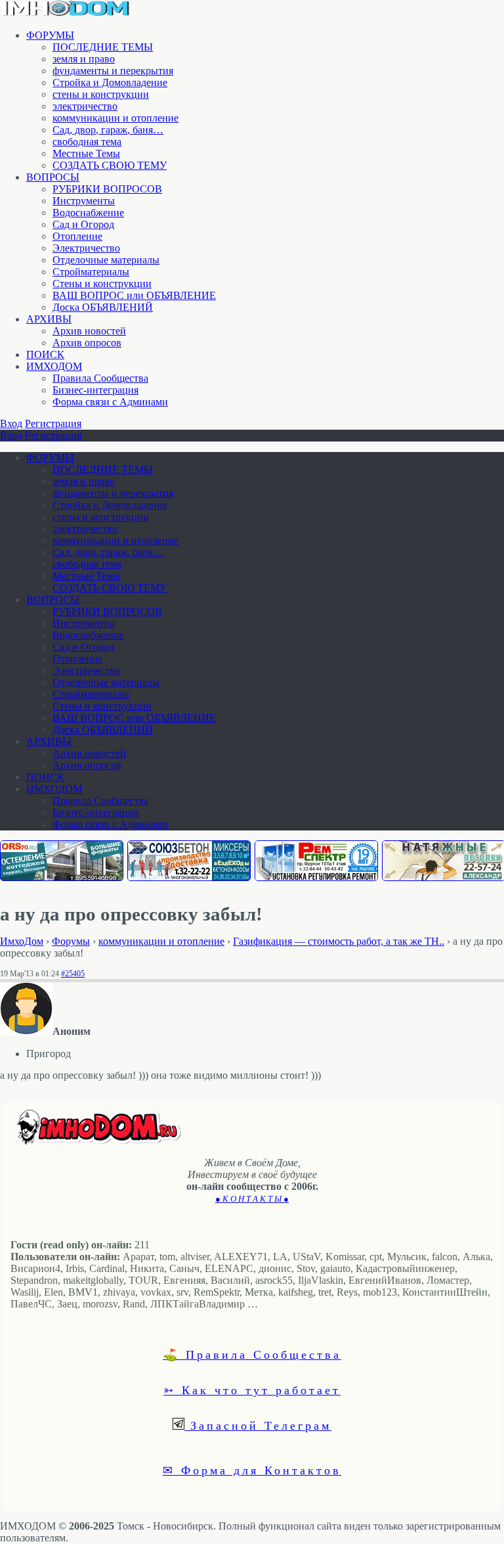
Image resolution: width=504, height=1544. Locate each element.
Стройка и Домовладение (109, 82)
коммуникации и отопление (115, 118)
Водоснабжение (88, 212)
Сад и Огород (83, 224)
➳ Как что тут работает (252, 1389)
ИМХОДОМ (54, 366)
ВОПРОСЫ (52, 177)
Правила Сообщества (100, 378)
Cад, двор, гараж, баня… (107, 129)
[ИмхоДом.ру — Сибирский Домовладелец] (65, 12)
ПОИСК (45, 354)
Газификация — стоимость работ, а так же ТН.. (338, 941)
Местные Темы (86, 153)
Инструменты (83, 200)
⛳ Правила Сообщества (252, 1354)
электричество (84, 106)
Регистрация (53, 423)
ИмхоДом (21, 941)
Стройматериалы (90, 271)
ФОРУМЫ (50, 35)
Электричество (86, 248)
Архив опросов (86, 342)
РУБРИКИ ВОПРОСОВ (107, 188)
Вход (11, 423)
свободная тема (86, 141)
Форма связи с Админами (110, 401)
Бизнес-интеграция (95, 390)
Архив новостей (89, 330)
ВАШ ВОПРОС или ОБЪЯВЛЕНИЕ (134, 295)
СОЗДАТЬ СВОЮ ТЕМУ (109, 165)
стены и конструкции (100, 94)
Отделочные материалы (105, 259)
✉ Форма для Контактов (252, 1470)
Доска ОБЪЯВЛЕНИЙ (102, 307)
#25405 (73, 973)
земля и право (83, 58)
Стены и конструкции (102, 283)
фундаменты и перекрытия (112, 70)
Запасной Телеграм (257, 1425)
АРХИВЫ (49, 319)
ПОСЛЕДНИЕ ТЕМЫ (102, 47)
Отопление (77, 236)
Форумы (71, 941)
